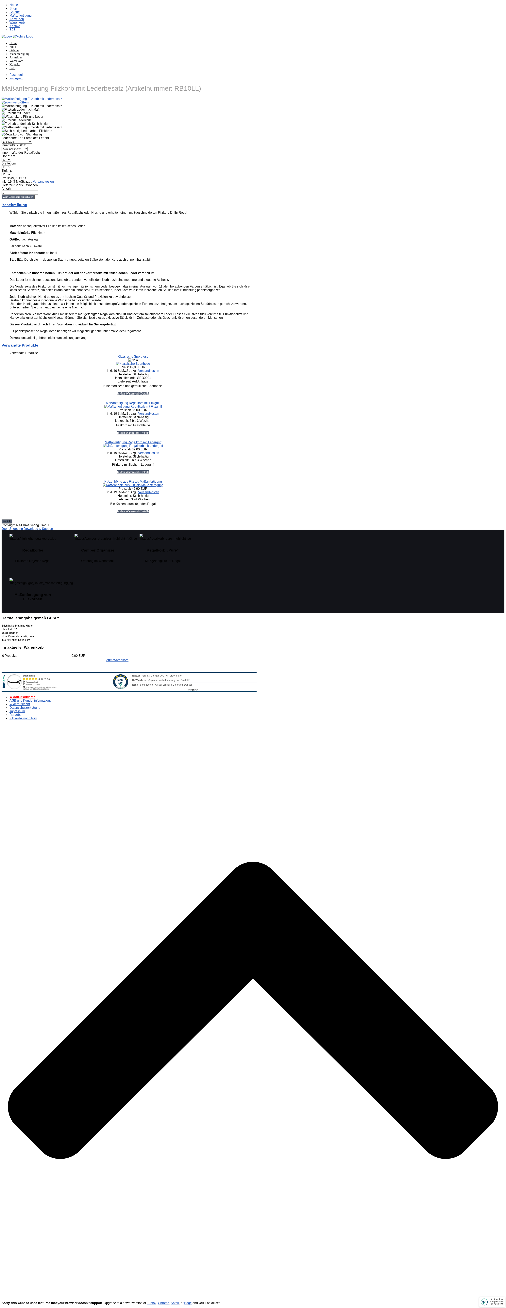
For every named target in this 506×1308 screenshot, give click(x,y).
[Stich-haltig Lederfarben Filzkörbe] (27, 131)
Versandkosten (43, 181)
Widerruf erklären (22, 697)
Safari (175, 1303)
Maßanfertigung (20, 15)
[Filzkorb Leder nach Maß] (21, 109)
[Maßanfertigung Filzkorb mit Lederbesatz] (32, 106)
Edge (188, 1303)
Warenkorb (17, 22)
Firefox (151, 1303)
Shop (13, 8)
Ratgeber (16, 714)
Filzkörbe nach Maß (23, 718)
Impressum (17, 711)
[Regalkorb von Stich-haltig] (22, 134)
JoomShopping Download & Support (27, 528)
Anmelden (16, 19)
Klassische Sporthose (133, 356)
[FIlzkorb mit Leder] (16, 113)
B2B (12, 29)
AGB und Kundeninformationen (31, 700)
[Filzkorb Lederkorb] (16, 120)
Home (13, 5)
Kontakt (14, 26)
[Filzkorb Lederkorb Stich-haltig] (25, 124)
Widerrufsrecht (19, 704)
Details (144, 393)
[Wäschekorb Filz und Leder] (22, 116)
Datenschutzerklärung (24, 707)
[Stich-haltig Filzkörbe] (17, 36)
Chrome (163, 1303)
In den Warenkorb (128, 393)
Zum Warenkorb (117, 660)
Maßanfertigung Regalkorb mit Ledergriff (133, 442)
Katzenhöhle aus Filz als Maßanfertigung (133, 481)
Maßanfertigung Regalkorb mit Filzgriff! (133, 403)
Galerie (14, 12)
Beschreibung (14, 205)
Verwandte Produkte (20, 345)
